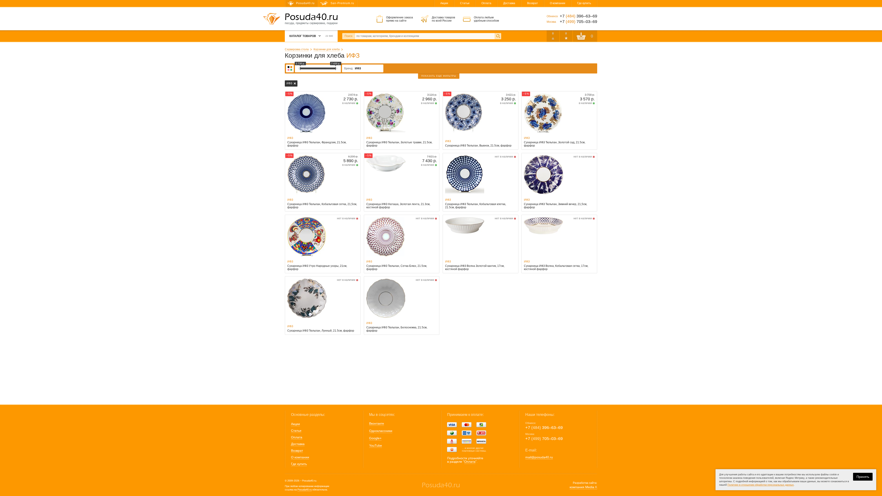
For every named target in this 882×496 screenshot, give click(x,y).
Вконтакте (376, 423)
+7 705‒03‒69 (544, 438)
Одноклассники (380, 431)
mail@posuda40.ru (539, 457)
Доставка (509, 3)
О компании (557, 3)
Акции (444, 3)
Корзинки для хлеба (327, 49)
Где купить (584, 3)
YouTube (375, 445)
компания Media (583, 487)
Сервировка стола (297, 49)
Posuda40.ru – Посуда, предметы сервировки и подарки (311, 19)
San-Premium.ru (342, 3)
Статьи (464, 3)
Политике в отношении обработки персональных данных (760, 484)
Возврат (532, 3)
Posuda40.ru (304, 489)
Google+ (375, 438)
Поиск (348, 36)
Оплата (486, 3)
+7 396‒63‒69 (544, 427)
